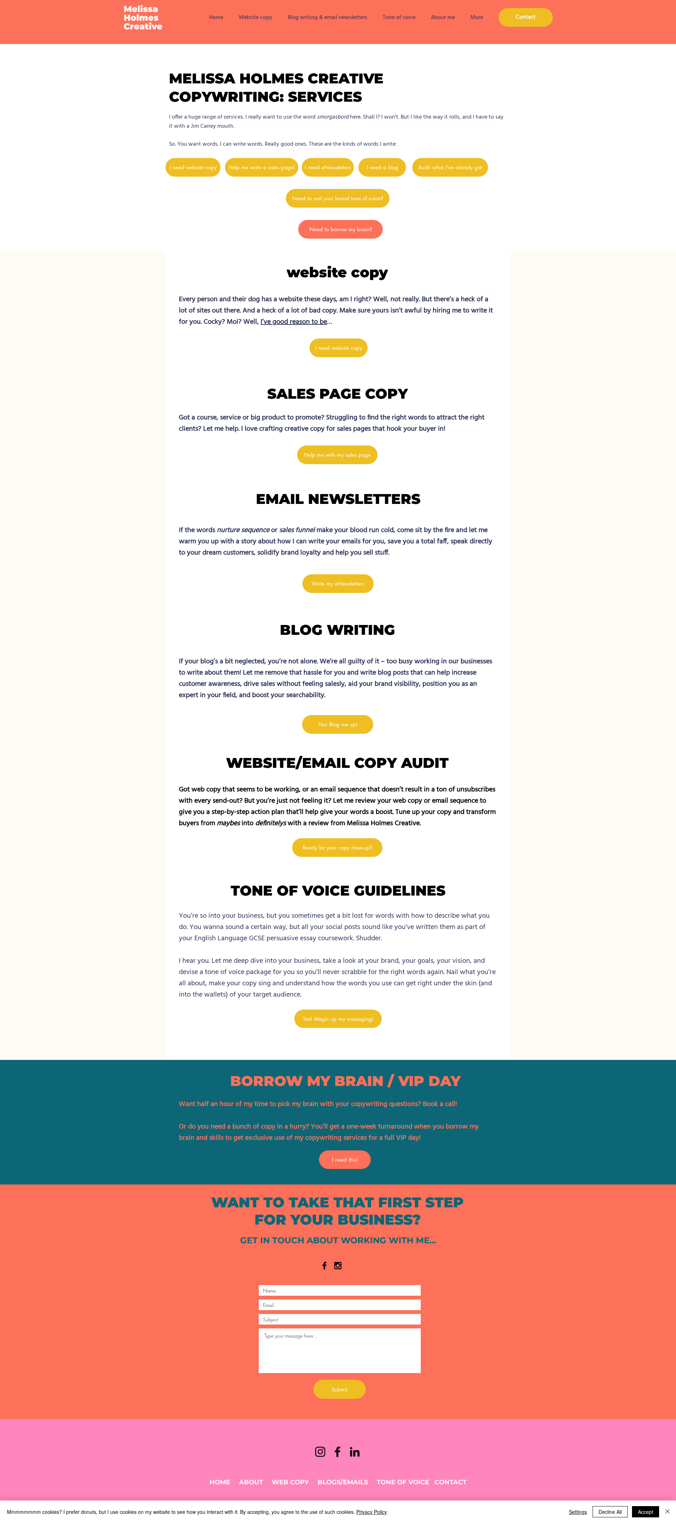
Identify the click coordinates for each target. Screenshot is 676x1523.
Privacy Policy (371, 1511)
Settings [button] (578, 1511)
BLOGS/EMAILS (343, 1482)
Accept (645, 1511)
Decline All (610, 1511)
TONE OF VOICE (403, 1482)
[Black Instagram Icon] (338, 1265)
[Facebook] (337, 1452)
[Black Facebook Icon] (324, 1265)
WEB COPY (290, 1482)
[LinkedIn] (355, 1452)
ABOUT (251, 1482)
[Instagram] (320, 1452)
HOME (219, 1482)
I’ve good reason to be (294, 322)
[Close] (667, 1511)
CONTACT (450, 1482)
